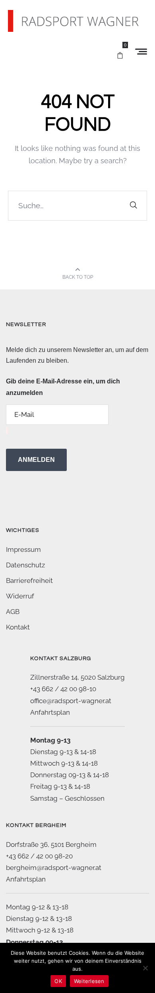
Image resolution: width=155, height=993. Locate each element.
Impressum (23, 549)
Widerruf (20, 596)
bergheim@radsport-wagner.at (53, 868)
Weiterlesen (89, 981)
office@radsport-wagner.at (70, 701)
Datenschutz (25, 565)
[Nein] (145, 968)
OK (58, 981)
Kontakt (18, 627)
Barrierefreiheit (29, 580)
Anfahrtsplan (50, 712)
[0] (120, 52)
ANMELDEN (36, 459)
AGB (12, 612)
